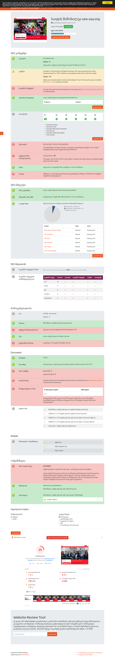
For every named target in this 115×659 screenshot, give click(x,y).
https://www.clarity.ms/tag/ (52, 230)
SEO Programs (48, 234)
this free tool (50, 82)
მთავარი (44, 8)
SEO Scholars (48, 242)
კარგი (107, 3)
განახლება (68, 26)
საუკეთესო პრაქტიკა (67, 521)
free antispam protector (95, 380)
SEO (61, 523)
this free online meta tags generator (92, 89)
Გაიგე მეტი (48, 6)
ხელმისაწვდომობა (66, 519)
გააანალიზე (15, 533)
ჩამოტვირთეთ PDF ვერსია (60, 37)
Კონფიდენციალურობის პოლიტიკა (90, 652)
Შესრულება (64, 517)
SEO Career (47, 246)
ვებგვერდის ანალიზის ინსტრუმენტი (25, 8)
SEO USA (47, 238)
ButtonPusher (25, 654)
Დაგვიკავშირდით (69, 8)
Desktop (15, 517)
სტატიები (58, 8)
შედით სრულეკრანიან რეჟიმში (57, 537)
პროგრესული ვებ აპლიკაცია (69, 525)
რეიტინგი (51, 8)
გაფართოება (97, 107)
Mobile (14, 519)
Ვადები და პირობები (85, 654)
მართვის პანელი (81, 8)
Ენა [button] (101, 8)
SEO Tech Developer (50, 251)
